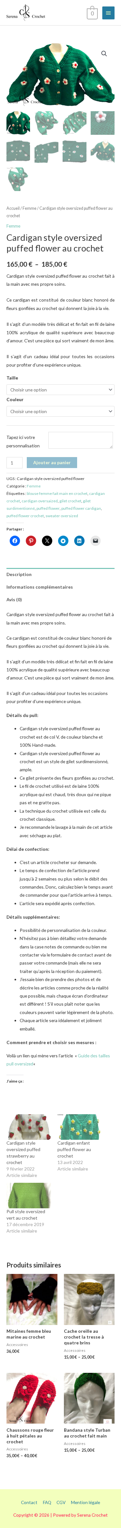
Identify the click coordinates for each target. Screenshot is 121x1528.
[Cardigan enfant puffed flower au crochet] (79, 1127)
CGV (61, 1502)
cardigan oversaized (40, 500)
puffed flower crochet (25, 515)
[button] (104, 53)
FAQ (47, 1502)
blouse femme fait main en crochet (57, 493)
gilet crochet (70, 500)
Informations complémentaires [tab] (39, 587)
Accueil (13, 208)
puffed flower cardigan (81, 508)
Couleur (15, 399)
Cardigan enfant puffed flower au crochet (74, 1149)
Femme (29, 208)
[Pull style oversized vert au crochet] (28, 1195)
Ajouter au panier (52, 462)
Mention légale (85, 1502)
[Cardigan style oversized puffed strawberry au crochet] (28, 1127)
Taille (12, 377)
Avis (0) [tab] (14, 599)
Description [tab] (19, 574)
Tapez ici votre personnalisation (23, 441)
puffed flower (48, 508)
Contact (29, 1502)
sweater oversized (61, 515)
